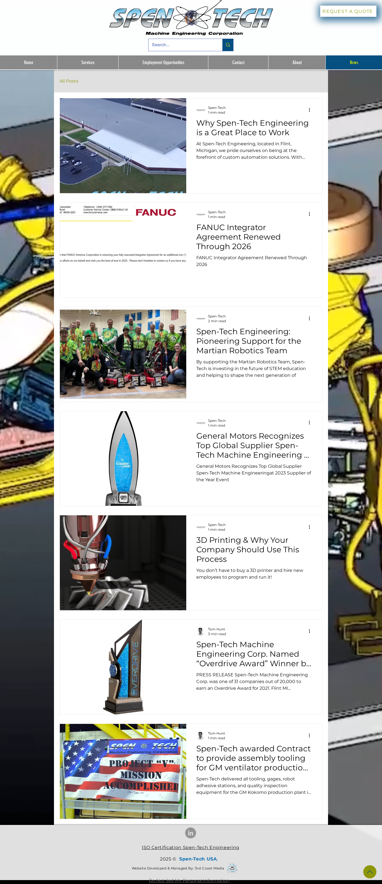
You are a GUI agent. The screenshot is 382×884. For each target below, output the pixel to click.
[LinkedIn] (190, 832)
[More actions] (311, 109)
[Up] (369, 871)
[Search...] (227, 45)
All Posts (69, 81)
